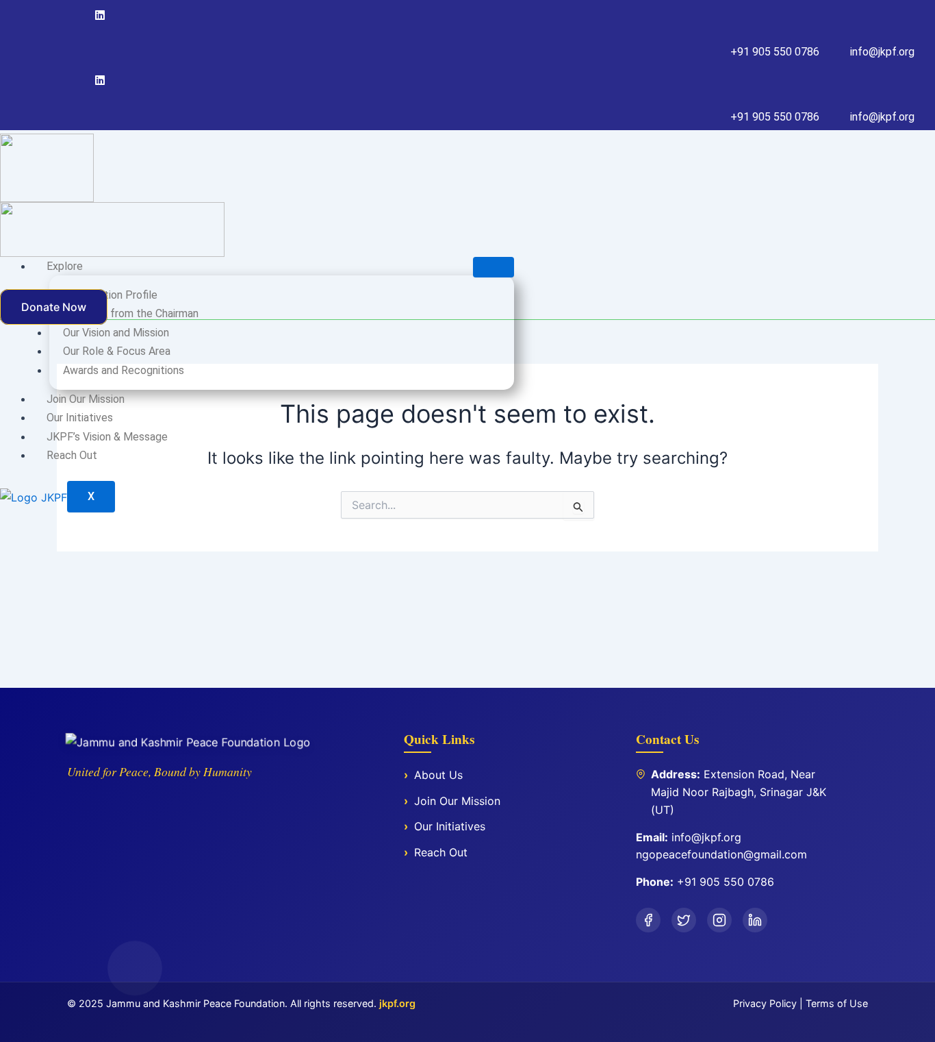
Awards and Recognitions (123, 370)
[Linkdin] (102, 15)
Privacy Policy (765, 1003)
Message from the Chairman (130, 313)
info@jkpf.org (706, 837)
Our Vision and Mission (116, 332)
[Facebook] (58, 15)
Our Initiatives (80, 417)
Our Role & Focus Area (116, 351)
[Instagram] (84, 15)
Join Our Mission (86, 399)
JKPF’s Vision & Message (107, 436)
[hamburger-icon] (493, 267)
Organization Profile (110, 294)
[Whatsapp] (102, 80)
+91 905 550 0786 (725, 882)
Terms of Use (837, 1003)
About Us (438, 775)
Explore (65, 266)
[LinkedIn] (755, 920)
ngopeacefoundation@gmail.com (721, 854)
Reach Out (72, 455)
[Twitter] (71, 15)
